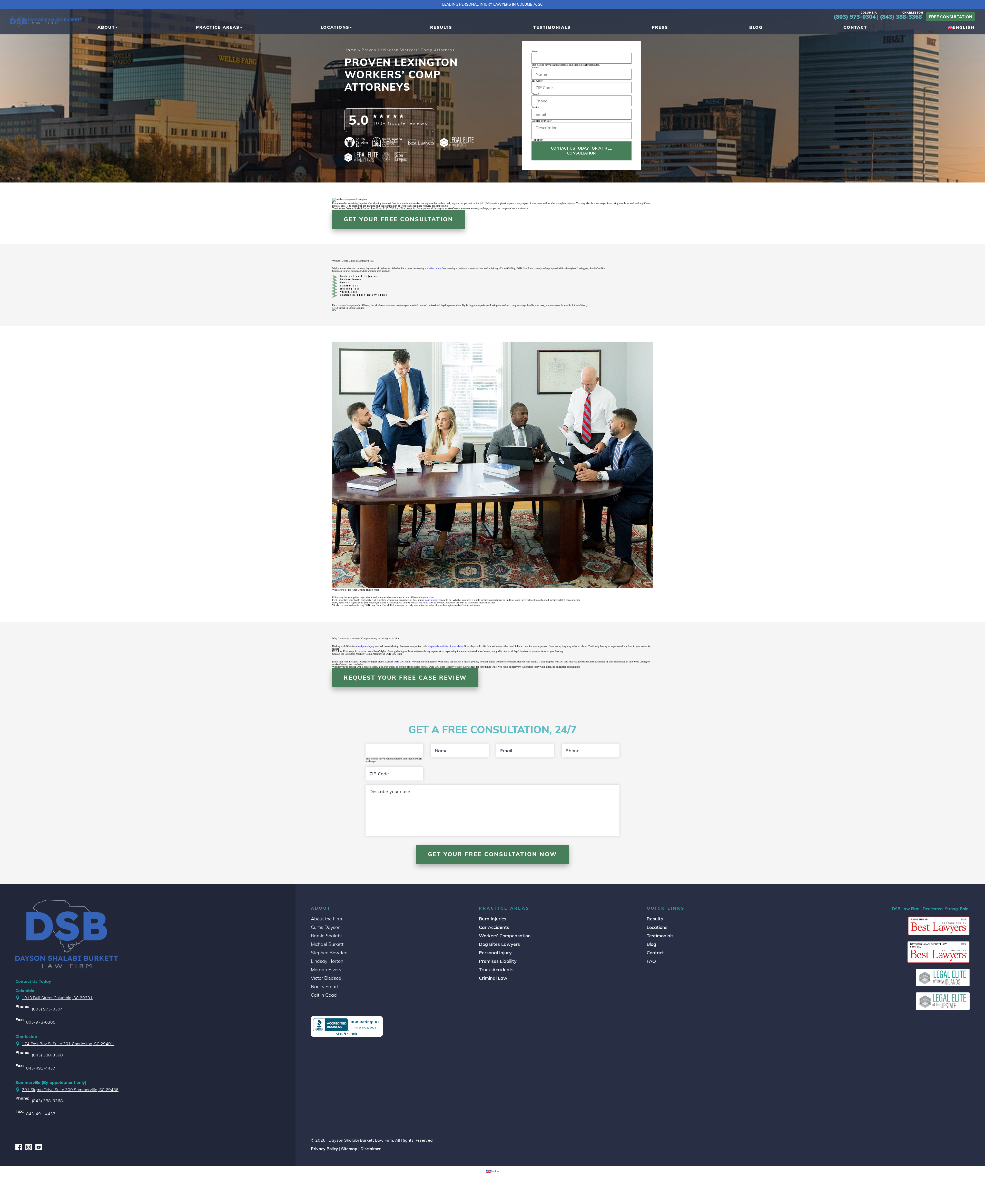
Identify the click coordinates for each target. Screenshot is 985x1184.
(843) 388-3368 (901, 17)
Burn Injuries (492, 919)
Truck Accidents (496, 969)
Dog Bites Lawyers (499, 944)
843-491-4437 (40, 1068)
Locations (657, 927)
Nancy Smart (325, 986)
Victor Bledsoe (326, 978)
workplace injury (366, 646)
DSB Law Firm (402, 661)
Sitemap (349, 1149)
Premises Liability (498, 961)
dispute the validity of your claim (445, 646)
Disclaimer (370, 1149)
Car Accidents (494, 927)
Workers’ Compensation (505, 935)
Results (655, 919)
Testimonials (660, 935)
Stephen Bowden (329, 952)
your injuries (431, 600)
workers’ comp (345, 305)
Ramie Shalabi (326, 935)
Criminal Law (493, 978)
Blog (651, 944)
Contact (655, 952)
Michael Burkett (327, 944)
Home (350, 50)
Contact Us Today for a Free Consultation (581, 151)
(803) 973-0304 (855, 17)
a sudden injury (433, 268)
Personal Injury (495, 952)
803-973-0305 (40, 1022)
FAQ (651, 961)
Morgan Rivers (326, 969)
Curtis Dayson (325, 927)
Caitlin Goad (324, 995)
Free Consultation (950, 16)
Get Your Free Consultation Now (492, 854)
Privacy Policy (324, 1149)
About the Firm (326, 919)
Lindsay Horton (327, 961)
